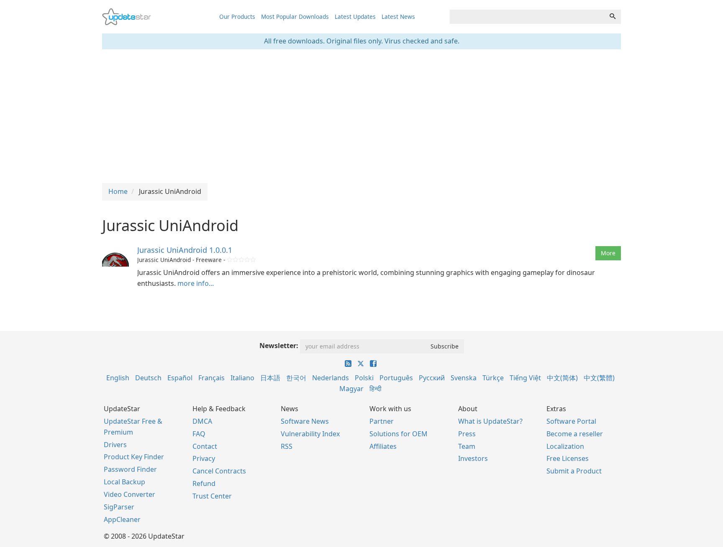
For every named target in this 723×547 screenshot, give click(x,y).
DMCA (202, 421)
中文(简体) (562, 377)
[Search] (612, 17)
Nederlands (330, 377)
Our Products (237, 16)
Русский (432, 377)
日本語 (270, 377)
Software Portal (571, 421)
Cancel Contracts (219, 471)
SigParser (119, 506)
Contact (204, 446)
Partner (381, 421)
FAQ (198, 433)
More (608, 253)
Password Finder (130, 469)
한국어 (296, 377)
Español (179, 377)
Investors (473, 458)
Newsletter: (278, 345)
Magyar (351, 388)
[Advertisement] (361, 116)
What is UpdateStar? (490, 421)
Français (211, 377)
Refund (203, 483)
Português (396, 377)
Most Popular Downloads (295, 16)
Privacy (203, 458)
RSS (286, 446)
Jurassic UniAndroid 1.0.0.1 (184, 250)
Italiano (242, 377)
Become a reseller (574, 433)
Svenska (464, 377)
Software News (305, 421)
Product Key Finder (134, 456)
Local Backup (124, 481)
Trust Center (212, 496)
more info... (195, 283)
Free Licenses (567, 458)
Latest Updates (355, 16)
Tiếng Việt (525, 377)
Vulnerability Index (310, 433)
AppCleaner (122, 519)
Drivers (115, 444)
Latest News (398, 16)
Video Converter (129, 494)
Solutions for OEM (398, 433)
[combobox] (527, 17)
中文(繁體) (599, 377)
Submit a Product (574, 471)
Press (467, 433)
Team (466, 446)
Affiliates (383, 446)
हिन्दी (375, 388)
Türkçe (493, 377)
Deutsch (148, 377)
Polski (364, 377)
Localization (565, 446)
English (117, 377)
